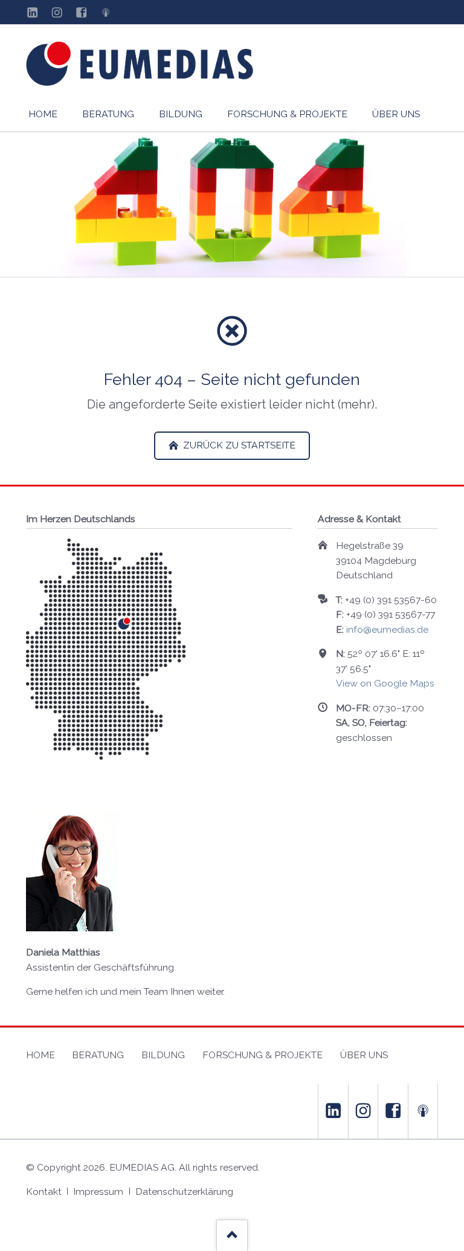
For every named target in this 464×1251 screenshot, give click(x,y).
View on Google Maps (385, 683)
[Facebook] (81, 12)
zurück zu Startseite (238, 445)
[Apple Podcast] (106, 12)
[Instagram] (57, 12)
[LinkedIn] (33, 12)
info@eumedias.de (387, 629)
